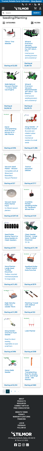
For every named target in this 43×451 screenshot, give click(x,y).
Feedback (21, 425)
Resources (21, 403)
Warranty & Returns (21, 417)
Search (36, 13)
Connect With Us (21, 406)
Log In (21, 423)
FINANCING (21, 419)
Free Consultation (21, 408)
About (21, 399)
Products (21, 401)
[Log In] (40, 8)
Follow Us (21, 428)
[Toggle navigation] (5, 8)
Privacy (21, 414)
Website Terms (21, 412)
